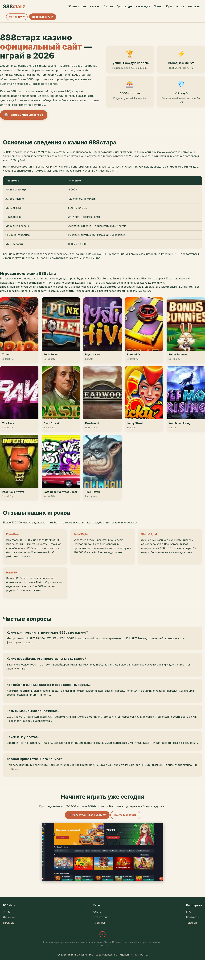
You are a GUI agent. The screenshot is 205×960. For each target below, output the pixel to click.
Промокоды (124, 6)
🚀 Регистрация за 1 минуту (87, 815)
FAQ (188, 911)
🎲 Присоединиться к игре (23, 114)
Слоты (97, 911)
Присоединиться (42, 16)
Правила (8, 922)
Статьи (108, 6)
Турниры (99, 922)
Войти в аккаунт (125, 815)
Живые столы (77, 6)
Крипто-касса (175, 6)
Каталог (95, 6)
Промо (158, 6)
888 (14, 6)
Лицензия (9, 917)
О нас (6, 911)
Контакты (194, 6)
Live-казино (100, 917)
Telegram (191, 922)
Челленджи (143, 6)
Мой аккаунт (17, 16)
